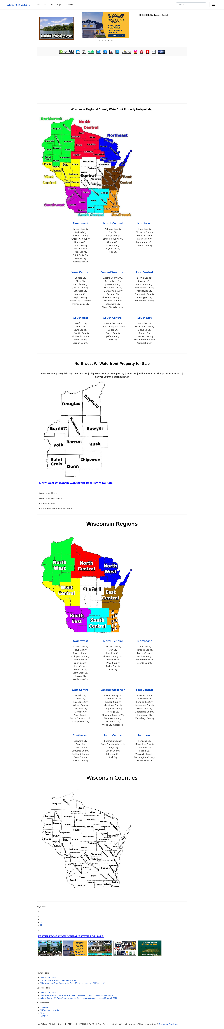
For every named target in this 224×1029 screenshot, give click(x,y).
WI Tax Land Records (49, 1010)
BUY (38, 5)
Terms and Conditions (168, 1024)
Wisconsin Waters (18, 4)
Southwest (80, 318)
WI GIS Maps (56, 5)
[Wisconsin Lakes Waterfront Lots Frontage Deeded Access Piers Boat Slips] (59, 28)
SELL (46, 5)
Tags (42, 1013)
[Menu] (213, 4)
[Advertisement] (112, 74)
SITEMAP (44, 1007)
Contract (44, 1016)
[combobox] (191, 4)
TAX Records (69, 5)
